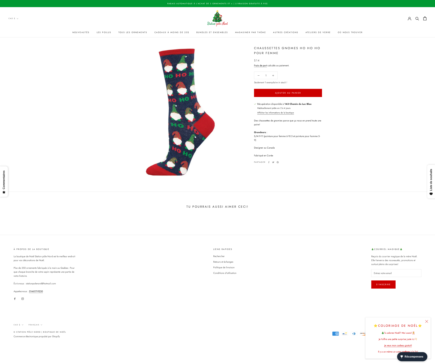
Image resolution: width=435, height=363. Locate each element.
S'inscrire (383, 284)
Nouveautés (81, 32)
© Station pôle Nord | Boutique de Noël (40, 332)
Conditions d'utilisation (224, 273)
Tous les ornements (132, 32)
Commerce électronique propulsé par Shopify (37, 336)
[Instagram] (22, 299)
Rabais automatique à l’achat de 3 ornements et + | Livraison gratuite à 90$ (217, 3)
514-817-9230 (36, 291)
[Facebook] (269, 162)
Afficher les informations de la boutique (275, 112)
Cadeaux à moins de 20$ (171, 32)
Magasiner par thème (250, 32)
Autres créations (285, 32)
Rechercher (219, 256)
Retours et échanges (223, 261)
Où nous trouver (350, 32)
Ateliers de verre (318, 32)
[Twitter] (273, 162)
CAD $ (11, 18)
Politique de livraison (223, 267)
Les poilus (104, 32)
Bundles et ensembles (212, 32)
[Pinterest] (278, 162)
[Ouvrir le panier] (425, 18)
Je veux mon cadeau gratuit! (398, 345)
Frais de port (260, 65)
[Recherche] (417, 18)
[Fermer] (426, 321)
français (34, 324)
